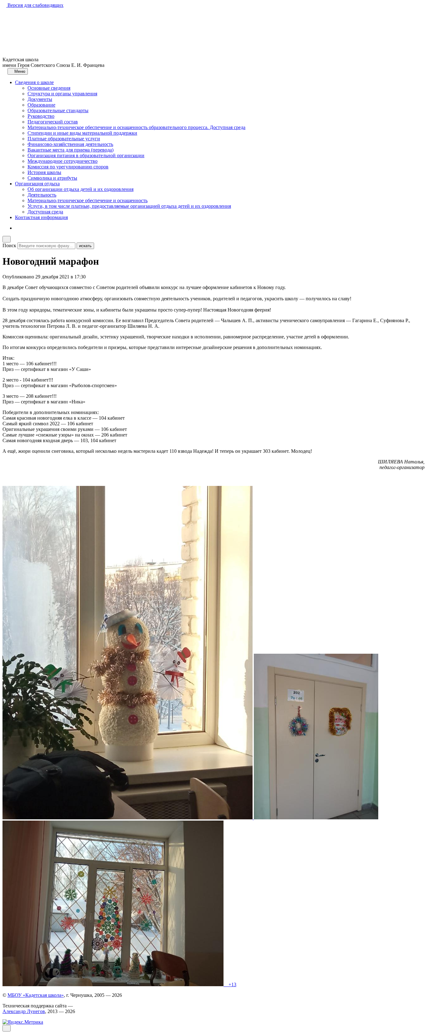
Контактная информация (41, 217)
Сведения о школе (34, 82)
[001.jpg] (128, 817)
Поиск (9, 245)
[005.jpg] (226, 984)
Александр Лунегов (24, 1011)
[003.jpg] (114, 984)
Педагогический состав (53, 121)
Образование (41, 104)
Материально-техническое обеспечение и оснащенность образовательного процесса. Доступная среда (136, 127)
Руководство (41, 116)
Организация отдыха (37, 183)
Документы (40, 99)
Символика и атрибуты (52, 178)
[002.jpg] (316, 817)
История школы (44, 172)
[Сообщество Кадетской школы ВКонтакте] (17, 228)
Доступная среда (45, 211)
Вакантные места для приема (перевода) (70, 149)
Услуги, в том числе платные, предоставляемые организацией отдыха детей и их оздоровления (129, 206)
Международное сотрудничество (63, 161)
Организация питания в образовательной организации (86, 155)
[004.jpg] (225, 984)
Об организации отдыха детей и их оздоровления (80, 189)
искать (85, 245)
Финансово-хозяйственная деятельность (70, 144)
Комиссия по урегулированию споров (68, 166)
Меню (19, 71)
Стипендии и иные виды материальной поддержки (82, 133)
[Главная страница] (4, 71)
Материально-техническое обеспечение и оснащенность (88, 200)
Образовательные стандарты (58, 110)
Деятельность (42, 194)
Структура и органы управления (62, 93)
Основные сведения (49, 88)
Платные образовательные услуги (64, 138)
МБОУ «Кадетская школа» (36, 995)
